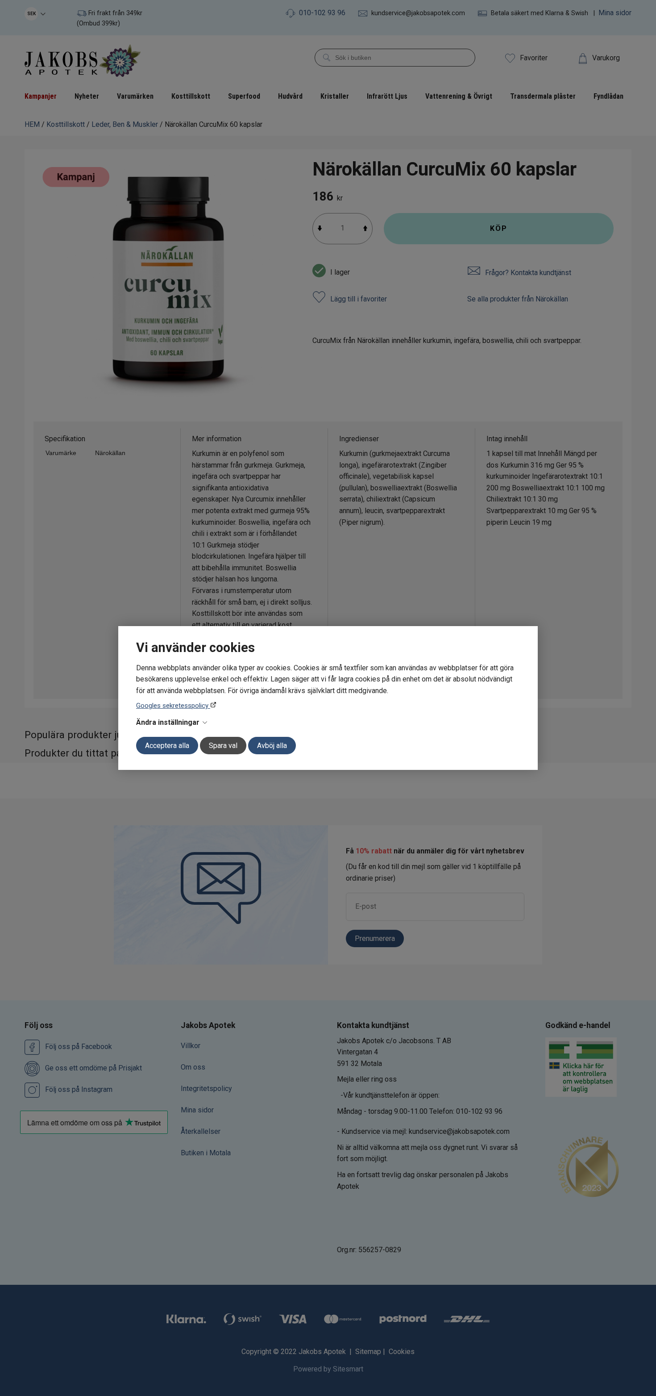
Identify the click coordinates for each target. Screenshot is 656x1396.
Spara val (223, 745)
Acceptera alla (167, 745)
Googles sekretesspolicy (173, 706)
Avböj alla (272, 745)
